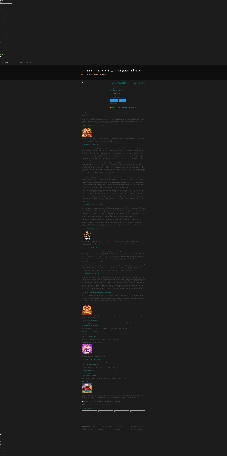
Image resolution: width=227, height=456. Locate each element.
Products (3, 19)
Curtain (4, 22)
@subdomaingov (91, 401)
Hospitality (5, 14)
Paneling (4, 24)
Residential (5, 17)
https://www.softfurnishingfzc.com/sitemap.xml (97, 404)
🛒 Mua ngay (114, 100)
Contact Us (3, 28)
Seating (4, 20)
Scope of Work (5, 11)
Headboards (5, 25)
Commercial (5, 16)
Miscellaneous (6, 27)
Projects (2, 12)
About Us (3, 9)
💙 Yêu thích (122, 100)
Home (2, 8)
